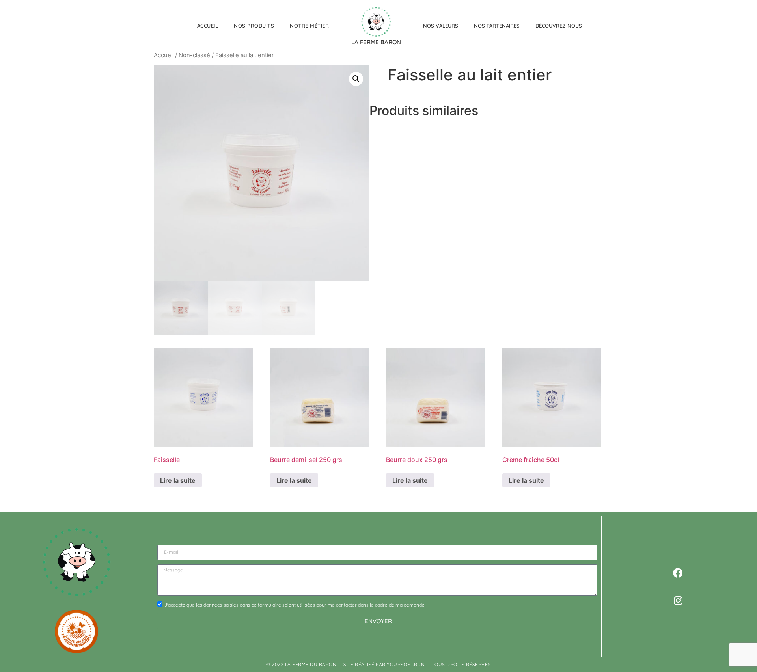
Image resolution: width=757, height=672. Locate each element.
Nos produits (254, 25)
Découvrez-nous (558, 25)
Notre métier (309, 25)
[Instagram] (678, 601)
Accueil (207, 25)
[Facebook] (678, 573)
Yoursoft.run (406, 664)
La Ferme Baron (376, 42)
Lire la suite (178, 480)
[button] (356, 79)
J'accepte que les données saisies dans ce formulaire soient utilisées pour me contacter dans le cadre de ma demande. (294, 604)
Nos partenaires (497, 25)
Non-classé (194, 55)
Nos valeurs (440, 25)
